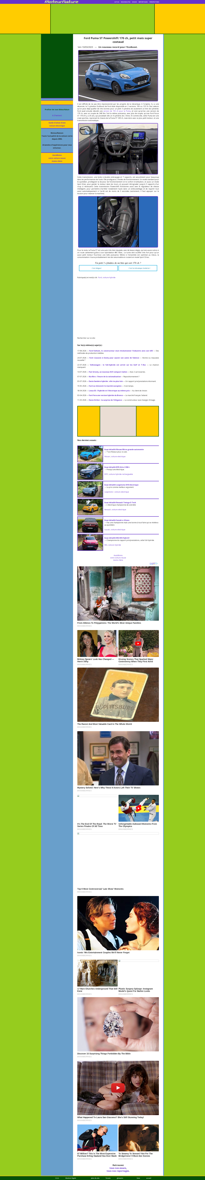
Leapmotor (108, 492)
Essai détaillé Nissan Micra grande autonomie (124, 449)
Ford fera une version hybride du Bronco (106, 395)
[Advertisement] (102, 19)
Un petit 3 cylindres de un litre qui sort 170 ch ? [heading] (118, 263)
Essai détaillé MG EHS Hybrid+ (117, 538)
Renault (107, 509)
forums (108, 1178)
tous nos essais (118, 1168)
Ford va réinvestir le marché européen (105, 386)
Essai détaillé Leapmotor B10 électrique (121, 485)
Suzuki (107, 529)
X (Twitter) (57, 115)
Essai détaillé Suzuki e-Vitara (116, 520)
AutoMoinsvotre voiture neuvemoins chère (57, 158)
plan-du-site (95, 1178)
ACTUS (116, 2)
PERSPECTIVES (154, 2)
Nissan (107, 456)
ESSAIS (134, 2)
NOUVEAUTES (125, 2)
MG (105, 545)
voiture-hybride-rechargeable (121, 474)
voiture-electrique (118, 456)
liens (138, 1178)
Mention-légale (70, 1178)
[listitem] (98, 268)
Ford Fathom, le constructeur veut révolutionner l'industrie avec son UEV (121, 351)
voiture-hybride (109, 277)
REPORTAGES (143, 2)
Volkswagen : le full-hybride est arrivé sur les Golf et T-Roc (118, 365)
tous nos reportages (118, 1170)
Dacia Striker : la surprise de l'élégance (105, 400)
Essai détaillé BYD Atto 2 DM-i (117, 467)
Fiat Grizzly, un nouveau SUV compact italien (108, 372)
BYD (106, 474)
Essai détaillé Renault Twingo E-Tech (120, 502)
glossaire (120, 1178)
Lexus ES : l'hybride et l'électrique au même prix (109, 390)
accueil (148, 1178)
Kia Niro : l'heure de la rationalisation (105, 376)
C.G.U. (57, 1178)
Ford (100, 277)
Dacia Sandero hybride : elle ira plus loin (106, 381)
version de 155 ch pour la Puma (116, 111)
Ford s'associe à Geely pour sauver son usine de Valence (114, 358)
